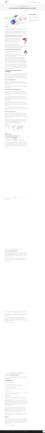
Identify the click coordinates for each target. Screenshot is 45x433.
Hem (27, 2)
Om (30, 2)
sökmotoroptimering (21, 31)
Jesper (7, 26)
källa (8, 52)
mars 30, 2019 (8, 27)
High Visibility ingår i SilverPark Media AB (34, 19)
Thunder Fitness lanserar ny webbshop (33, 16)
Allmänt (13, 425)
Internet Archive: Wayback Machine (9, 252)
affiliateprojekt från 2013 (20, 47)
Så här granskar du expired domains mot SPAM (23, 6)
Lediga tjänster (34, 2)
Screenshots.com (21, 253)
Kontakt (39, 2)
